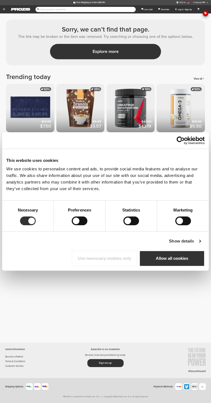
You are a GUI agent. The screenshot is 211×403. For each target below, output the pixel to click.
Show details (181, 241)
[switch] (79, 220)
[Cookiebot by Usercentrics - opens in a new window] (181, 140)
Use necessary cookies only (104, 258)
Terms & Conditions (15, 361)
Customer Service (14, 366)
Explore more (106, 51)
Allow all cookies (172, 258)
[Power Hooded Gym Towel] (31, 109)
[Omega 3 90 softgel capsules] (182, 109)
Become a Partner (14, 356)
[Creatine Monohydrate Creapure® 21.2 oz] (132, 109)
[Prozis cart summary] (198, 9)
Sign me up (105, 363)
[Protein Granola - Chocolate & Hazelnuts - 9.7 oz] (81, 109)
